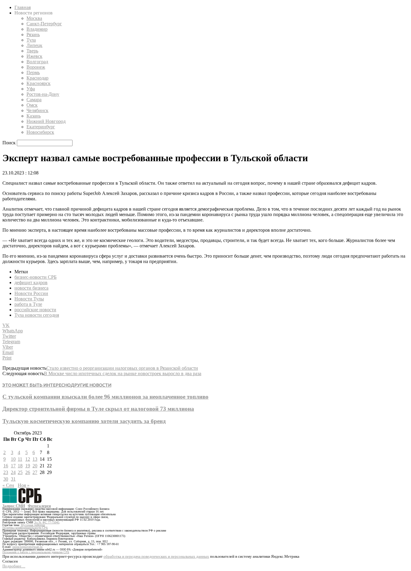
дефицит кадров (31, 282)
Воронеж (35, 67)
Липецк (34, 45)
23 (5, 472)
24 (13, 472)
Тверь (32, 50)
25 (20, 472)
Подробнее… (13, 566)
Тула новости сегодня (36, 315)
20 (34, 465)
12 (27, 459)
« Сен (8, 485)
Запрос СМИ (13, 506)
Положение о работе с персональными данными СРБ (35, 552)
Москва (34, 18)
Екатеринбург (40, 126)
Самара (34, 99)
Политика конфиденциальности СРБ (25, 527)
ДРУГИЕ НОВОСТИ (91, 384)
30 (5, 479)
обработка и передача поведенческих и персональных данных (156, 556)
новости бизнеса (31, 287)
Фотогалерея (39, 506)
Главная (22, 7)
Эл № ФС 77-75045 (46, 522)
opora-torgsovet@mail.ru (27, 546)
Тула (31, 39)
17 (13, 465)
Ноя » (23, 485)
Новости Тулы (29, 298)
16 (5, 465)
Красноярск (38, 83)
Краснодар (37, 77)
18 (20, 465)
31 (13, 479)
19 (27, 465)
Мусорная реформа (33, 525)
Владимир (37, 29)
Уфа (30, 88)
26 (27, 472)
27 (34, 472)
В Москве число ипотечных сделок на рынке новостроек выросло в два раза (122, 373)
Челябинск (37, 110)
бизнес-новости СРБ (35, 277)
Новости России (31, 293)
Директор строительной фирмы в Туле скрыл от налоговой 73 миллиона (98, 409)
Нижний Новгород (46, 121)
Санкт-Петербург (44, 23)
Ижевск (34, 56)
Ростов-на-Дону (42, 94)
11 (20, 459)
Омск (32, 105)
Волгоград (37, 61)
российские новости (35, 309)
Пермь (33, 72)
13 (34, 459)
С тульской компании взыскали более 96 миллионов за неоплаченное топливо (105, 397)
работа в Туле (28, 304)
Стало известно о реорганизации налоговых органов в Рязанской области (122, 368)
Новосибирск (40, 132)
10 (13, 459)
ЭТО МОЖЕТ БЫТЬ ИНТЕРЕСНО (36, 384)
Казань (33, 115)
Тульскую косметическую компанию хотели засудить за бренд (84, 421)
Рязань (33, 34)
